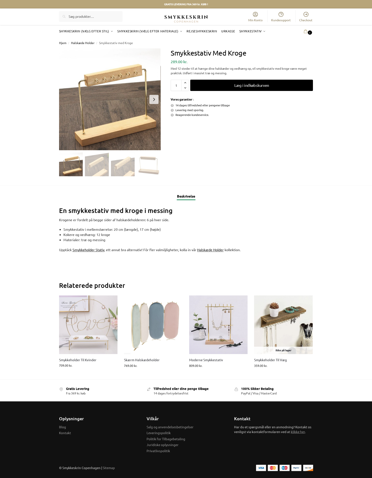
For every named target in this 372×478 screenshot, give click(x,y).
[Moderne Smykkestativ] (218, 324)
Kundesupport (281, 20)
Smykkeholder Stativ (88, 249)
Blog (62, 427)
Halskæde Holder (82, 43)
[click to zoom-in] (110, 99)
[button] (301, 31)
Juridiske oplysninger (163, 445)
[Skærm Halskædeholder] (153, 324)
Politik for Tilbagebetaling (166, 439)
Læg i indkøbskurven (251, 85)
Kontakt (65, 433)
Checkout (305, 20)
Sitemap (109, 468)
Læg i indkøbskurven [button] (88, 375)
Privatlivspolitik (158, 451)
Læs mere (283, 375)
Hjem (62, 43)
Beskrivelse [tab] (186, 196)
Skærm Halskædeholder (142, 360)
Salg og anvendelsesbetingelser (170, 427)
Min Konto (255, 20)
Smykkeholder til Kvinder (77, 360)
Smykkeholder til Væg (270, 360)
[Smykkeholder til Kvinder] (88, 324)
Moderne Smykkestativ (206, 360)
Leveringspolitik (159, 433)
